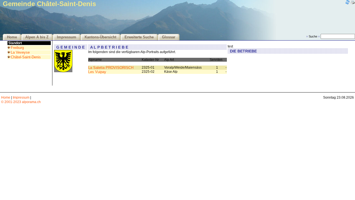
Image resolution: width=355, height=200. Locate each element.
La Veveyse (20, 52)
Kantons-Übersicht (100, 37)
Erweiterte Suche (139, 37)
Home (12, 37)
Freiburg (17, 48)
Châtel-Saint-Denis (26, 57)
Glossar (168, 37)
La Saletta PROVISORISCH (110, 68)
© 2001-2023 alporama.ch (21, 102)
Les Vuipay (97, 72)
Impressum (66, 37)
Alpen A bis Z (37, 37)
